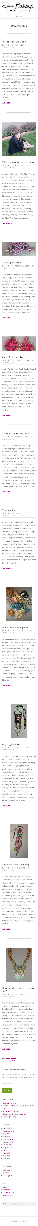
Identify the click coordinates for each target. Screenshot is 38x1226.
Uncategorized (8, 47)
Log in (5, 1187)
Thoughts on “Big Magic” (14, 41)
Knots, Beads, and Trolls (14, 357)
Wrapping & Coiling (11, 262)
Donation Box (8, 510)
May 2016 (6, 1134)
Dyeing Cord (7, 1170)
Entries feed (7, 1190)
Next (13, 1060)
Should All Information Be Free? (17, 433)
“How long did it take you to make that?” (18, 989)
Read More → (7, 103)
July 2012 (6, 1150)
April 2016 (6, 1137)
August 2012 (7, 1148)
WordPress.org (8, 1195)
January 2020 (7, 1128)
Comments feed (8, 1192)
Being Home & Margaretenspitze (18, 162)
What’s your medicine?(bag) (15, 864)
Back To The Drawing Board (15, 627)
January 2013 (7, 1145)
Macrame (6, 1173)
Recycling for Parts (11, 744)
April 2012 (6, 1159)
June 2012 (6, 1153)
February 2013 (8, 1142)
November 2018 (8, 1131)
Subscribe (7, 1090)
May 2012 (6, 1156)
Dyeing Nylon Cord (9, 1103)
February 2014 (8, 1139)
